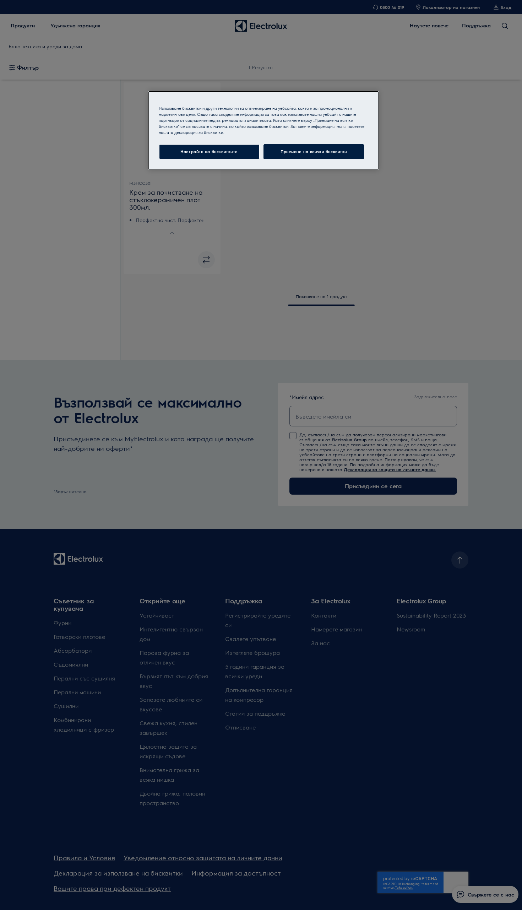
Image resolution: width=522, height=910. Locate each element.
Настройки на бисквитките (209, 151)
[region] (263, 130)
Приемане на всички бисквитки (314, 151)
